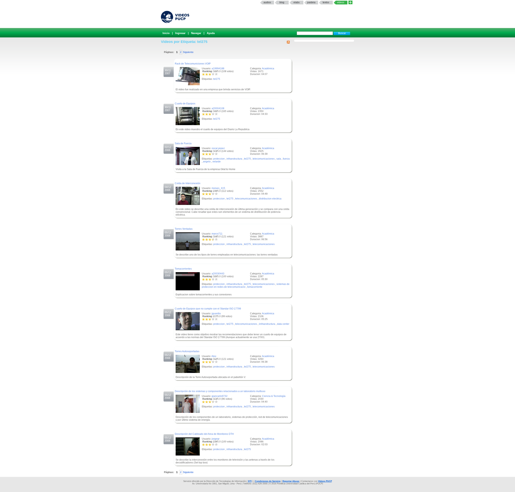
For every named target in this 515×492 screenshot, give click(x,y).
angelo (207, 161)
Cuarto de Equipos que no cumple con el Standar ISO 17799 (208, 308)
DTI (250, 481)
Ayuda (211, 33)
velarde (216, 161)
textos (326, 2)
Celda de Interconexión (187, 183)
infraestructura (234, 158)
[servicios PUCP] (350, 2)
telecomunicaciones (264, 158)
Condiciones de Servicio (268, 481)
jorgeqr (215, 438)
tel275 (216, 79)
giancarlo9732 (220, 396)
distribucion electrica (270, 198)
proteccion (219, 158)
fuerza (286, 158)
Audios (267, 2)
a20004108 (218, 108)
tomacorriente (254, 286)
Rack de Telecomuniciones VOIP (193, 63)
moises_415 (218, 188)
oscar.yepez (218, 148)
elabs (297, 2)
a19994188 (218, 68)
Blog (281, 2)
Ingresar (180, 33)
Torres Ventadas (184, 228)
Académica (268, 68)
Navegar (196, 33)
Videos (340, 2)
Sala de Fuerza (183, 143)
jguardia (216, 313)
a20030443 (218, 273)
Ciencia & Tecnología (273, 396)
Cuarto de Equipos (185, 103)
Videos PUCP (325, 481)
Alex (213, 356)
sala (278, 158)
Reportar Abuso (290, 481)
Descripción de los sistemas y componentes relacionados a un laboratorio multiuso (220, 391)
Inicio (166, 33)
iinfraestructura (267, 324)
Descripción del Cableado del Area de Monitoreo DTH (204, 434)
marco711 (217, 233)
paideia (311, 2)
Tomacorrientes (183, 268)
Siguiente (188, 52)
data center (283, 324)
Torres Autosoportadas (187, 351)
